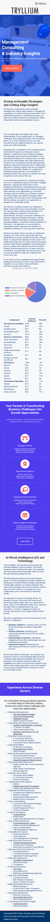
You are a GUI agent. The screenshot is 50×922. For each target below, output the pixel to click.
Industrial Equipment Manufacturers (27, 760)
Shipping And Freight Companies (26, 786)
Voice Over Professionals (23, 716)
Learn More (25, 541)
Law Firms (17, 869)
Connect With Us (12, 68)
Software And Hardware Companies (27, 725)
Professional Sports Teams (24, 823)
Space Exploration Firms (23, 897)
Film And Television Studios (24, 714)
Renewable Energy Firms (23, 749)
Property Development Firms (24, 843)
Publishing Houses (20, 719)
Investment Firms (20, 904)
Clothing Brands (19, 814)
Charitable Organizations (23, 860)
